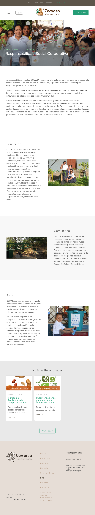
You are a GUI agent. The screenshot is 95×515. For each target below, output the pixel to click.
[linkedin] (67, 479)
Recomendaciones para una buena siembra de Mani (46, 400)
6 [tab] (33, 256)
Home (43, 453)
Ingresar (60, 3)
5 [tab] (75, 183)
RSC (42, 478)
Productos (45, 458)
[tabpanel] (16, 43)
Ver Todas (47, 431)
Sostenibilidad (47, 473)
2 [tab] (65, 183)
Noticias (44, 483)
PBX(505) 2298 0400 (73, 453)
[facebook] (64, 479)
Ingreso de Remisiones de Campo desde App (17, 400)
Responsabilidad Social (18, 388)
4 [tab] (72, 183)
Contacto (81, 13)
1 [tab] (61, 183)
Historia (44, 468)
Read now (11, 417)
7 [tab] (37, 256)
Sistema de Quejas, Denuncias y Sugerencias (46, 496)
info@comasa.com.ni (73, 459)
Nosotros (44, 463)
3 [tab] (68, 183)
